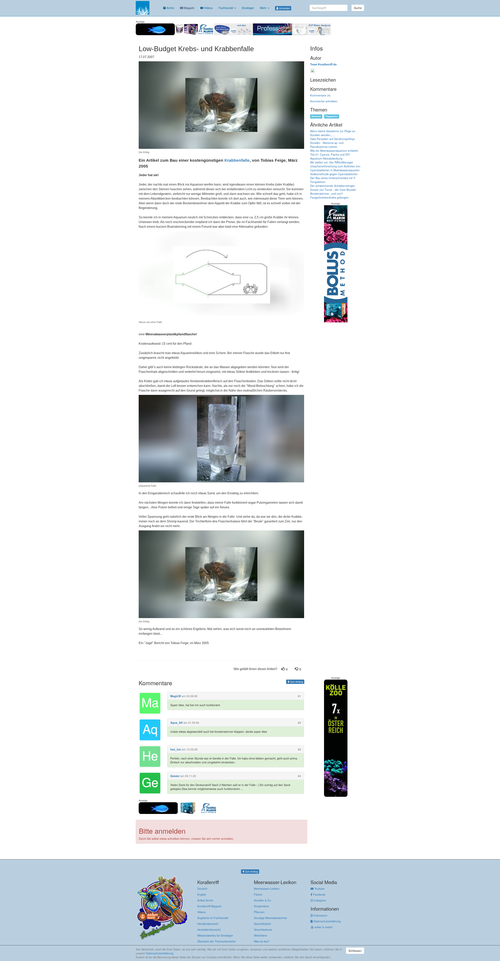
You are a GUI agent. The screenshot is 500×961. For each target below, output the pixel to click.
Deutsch (202, 889)
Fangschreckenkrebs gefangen (329, 197)
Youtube (319, 889)
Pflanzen (259, 912)
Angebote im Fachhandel (212, 918)
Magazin (189, 8)
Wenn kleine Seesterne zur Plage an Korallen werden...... (332, 133)
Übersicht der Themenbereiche (216, 941)
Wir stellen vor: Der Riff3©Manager (331, 162)
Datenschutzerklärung (327, 921)
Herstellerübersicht (209, 930)
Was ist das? (262, 941)
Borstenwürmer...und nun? (326, 193)
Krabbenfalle (237, 160)
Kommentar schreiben (324, 101)
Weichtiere (260, 935)
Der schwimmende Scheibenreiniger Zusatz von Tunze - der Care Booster (333, 188)
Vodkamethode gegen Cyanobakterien (334, 174)
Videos (208, 8)
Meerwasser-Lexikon (266, 889)
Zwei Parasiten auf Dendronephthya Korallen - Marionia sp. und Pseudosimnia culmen (332, 143)
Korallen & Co (262, 900)
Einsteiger (248, 8)
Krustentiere (261, 906)
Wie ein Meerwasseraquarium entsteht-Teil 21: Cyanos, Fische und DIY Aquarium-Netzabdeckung (334, 154)
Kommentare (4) (320, 95)
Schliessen (355, 951)
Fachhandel (226, 8)
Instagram (319, 900)
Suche (358, 8)
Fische (258, 894)
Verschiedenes (263, 930)
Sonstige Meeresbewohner (270, 918)
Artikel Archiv (205, 900)
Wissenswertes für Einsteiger (215, 935)
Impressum (320, 915)
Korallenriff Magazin (209, 906)
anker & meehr (323, 927)
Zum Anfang (296, 681)
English (201, 894)
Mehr (263, 8)
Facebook (318, 894)
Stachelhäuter (262, 924)
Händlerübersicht (207, 924)
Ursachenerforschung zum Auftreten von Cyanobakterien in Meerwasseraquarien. (335, 168)
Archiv (170, 8)
